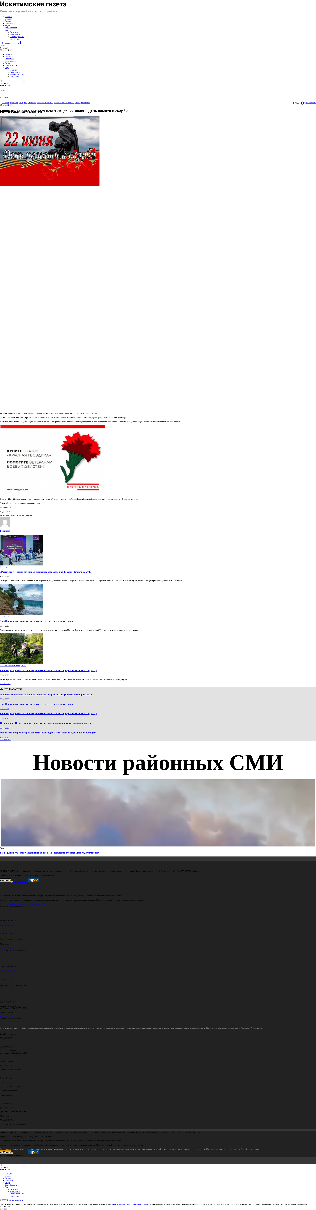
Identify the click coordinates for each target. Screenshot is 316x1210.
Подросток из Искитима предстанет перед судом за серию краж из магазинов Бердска (46, 723)
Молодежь (23, 103)
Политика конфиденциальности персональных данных (23, 904)
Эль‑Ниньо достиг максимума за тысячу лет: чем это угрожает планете (38, 621)
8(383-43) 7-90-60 (7, 925)
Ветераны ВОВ (12, 516)
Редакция (5, 531)
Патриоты (29, 516)
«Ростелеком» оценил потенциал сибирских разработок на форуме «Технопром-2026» (46, 572)
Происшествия (11, 23)
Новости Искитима (45, 103)
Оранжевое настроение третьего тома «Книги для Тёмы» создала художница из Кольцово (48, 732)
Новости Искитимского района (67, 103)
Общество (9, 19)
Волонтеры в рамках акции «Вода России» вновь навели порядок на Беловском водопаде (48, 670)
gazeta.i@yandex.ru (8, 971)
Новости (8, 17)
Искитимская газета (14, 1200)
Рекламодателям (17, 37)
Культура (14, 103)
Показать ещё (5, 684)
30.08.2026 (4, 699)
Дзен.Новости (11, 28)
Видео (7, 25)
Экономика (9, 21)
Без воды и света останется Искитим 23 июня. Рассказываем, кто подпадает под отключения (49, 852)
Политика (14, 32)
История (5, 103)
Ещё (7, 30)
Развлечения (15, 39)
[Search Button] (24, 81)
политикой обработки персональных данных (130, 1204)
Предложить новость (10, 43)
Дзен (297, 103)
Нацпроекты (15, 34)
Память (22, 516)
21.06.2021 (4, 105)
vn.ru (11, 507)
